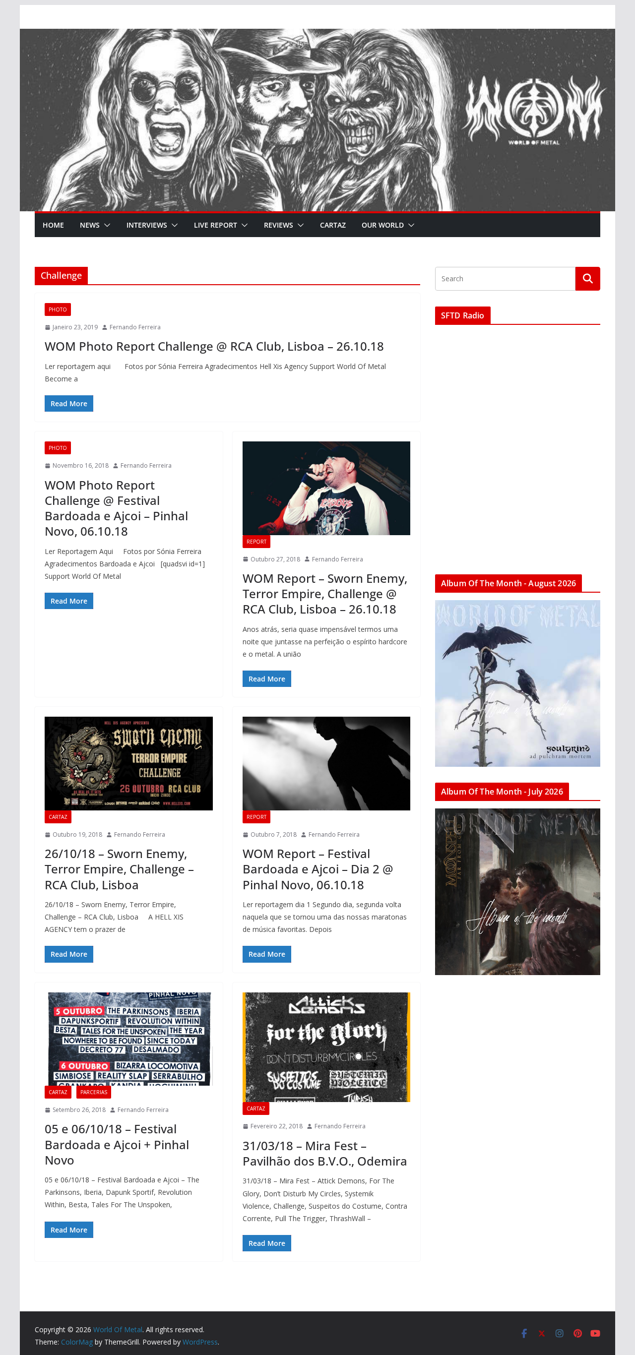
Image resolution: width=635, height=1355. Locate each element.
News (90, 225)
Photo (58, 309)
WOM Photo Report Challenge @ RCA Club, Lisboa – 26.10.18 (214, 346)
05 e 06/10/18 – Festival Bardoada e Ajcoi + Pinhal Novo (117, 1144)
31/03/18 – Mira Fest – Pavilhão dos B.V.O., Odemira (325, 1153)
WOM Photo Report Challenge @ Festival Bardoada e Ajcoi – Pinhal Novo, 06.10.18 (116, 508)
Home (53, 225)
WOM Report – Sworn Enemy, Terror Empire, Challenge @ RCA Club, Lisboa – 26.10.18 (325, 593)
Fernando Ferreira (135, 327)
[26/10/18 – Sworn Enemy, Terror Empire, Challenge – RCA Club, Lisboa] (129, 763)
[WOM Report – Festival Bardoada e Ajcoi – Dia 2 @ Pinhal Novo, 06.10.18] (327, 763)
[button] (105, 225)
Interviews (147, 225)
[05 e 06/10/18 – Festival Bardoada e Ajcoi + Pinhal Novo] (129, 1039)
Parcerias (93, 1092)
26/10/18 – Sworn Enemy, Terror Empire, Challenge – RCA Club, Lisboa (119, 868)
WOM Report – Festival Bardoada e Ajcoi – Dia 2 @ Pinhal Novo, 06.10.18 (318, 868)
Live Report (215, 225)
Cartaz (333, 225)
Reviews (278, 225)
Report (256, 541)
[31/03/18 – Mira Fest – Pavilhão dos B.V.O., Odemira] (327, 1047)
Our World (383, 225)
